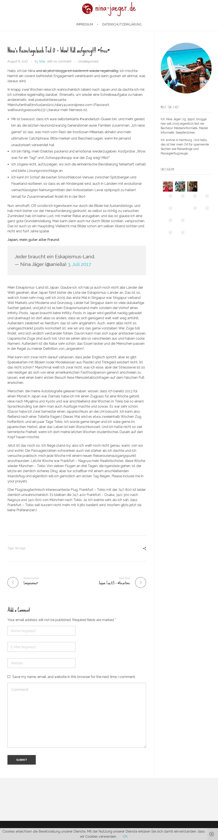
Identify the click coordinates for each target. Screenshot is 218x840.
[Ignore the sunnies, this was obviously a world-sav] (192, 223)
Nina (42, 61)
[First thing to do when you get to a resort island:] (192, 199)
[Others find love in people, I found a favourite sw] (168, 186)
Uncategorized (88, 61)
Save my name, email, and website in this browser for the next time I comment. (74, 677)
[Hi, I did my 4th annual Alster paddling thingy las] (180, 235)
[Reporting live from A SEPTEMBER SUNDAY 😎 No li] (168, 223)
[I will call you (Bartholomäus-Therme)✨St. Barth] (204, 211)
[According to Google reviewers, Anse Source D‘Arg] (204, 199)
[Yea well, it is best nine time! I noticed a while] (180, 186)
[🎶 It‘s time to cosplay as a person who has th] (192, 235)
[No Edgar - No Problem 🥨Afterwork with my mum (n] (180, 223)
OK (125, 836)
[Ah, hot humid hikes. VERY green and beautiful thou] (180, 199)
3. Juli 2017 (79, 264)
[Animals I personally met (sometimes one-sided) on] (168, 199)
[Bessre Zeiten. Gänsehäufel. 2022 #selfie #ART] (180, 211)
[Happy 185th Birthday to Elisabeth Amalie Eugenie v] (192, 186)
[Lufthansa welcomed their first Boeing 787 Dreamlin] (192, 211)
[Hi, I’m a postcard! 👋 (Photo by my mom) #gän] (204, 235)
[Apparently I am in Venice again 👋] (168, 235)
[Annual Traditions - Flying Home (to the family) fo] (204, 186)
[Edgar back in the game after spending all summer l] (168, 211)
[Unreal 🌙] (204, 223)
